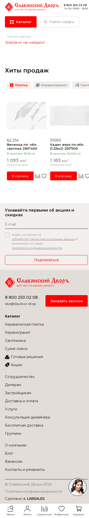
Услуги (11, 409)
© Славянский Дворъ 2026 (28, 484)
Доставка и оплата (21, 401)
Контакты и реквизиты (25, 469)
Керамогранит (17, 332)
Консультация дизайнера (27, 417)
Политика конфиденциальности (33, 491)
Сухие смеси (16, 348)
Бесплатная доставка (24, 425)
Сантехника (15, 340)
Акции (16, 365)
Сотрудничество (20, 376)
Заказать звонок (66, 301)
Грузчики (13, 433)
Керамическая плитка (24, 324)
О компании (15, 445)
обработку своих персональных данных (43, 239)
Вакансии (13, 461)
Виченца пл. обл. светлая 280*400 (22, 146)
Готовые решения (27, 357)
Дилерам (13, 385)
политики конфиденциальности (37, 248)
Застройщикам (18, 393)
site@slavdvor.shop (20, 304)
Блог (9, 453)
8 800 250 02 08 (75, 5)
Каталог (13, 316)
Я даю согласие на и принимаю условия (45, 241)
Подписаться (46, 260)
